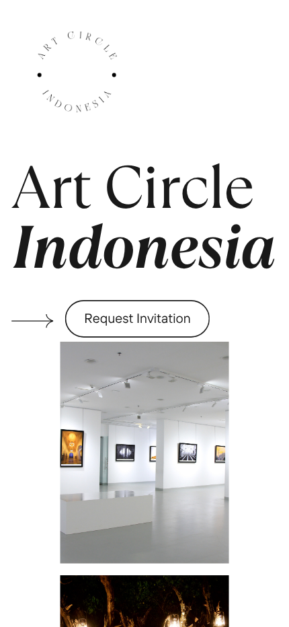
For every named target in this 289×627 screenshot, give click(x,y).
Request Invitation (137, 317)
